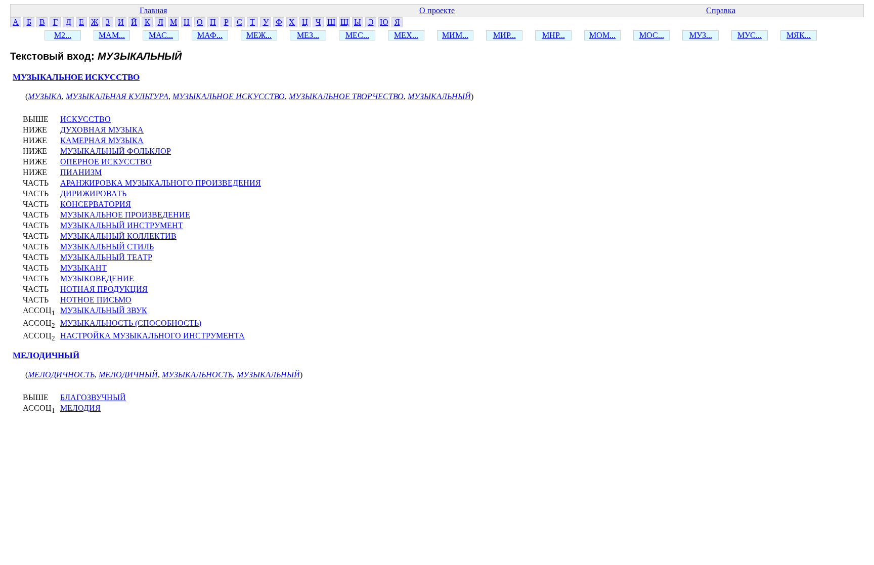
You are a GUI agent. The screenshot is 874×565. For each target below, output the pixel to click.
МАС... (161, 35)
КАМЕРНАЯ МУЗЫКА (102, 140)
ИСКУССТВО (85, 119)
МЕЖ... (259, 35)
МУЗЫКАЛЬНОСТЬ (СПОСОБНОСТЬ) (130, 323)
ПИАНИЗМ (81, 172)
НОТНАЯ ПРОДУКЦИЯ (104, 289)
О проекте (437, 10)
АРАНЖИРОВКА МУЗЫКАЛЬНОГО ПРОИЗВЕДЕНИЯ (160, 183)
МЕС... (357, 35)
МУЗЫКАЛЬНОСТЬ (197, 374)
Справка (720, 10)
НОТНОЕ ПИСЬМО (96, 299)
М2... (62, 35)
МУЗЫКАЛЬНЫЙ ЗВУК (103, 310)
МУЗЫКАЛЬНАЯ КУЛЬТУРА (117, 96)
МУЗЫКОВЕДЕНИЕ (97, 278)
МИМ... (455, 35)
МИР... (504, 35)
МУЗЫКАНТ (83, 268)
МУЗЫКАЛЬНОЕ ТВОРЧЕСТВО (346, 96)
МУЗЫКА (45, 96)
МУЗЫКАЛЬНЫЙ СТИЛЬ (107, 246)
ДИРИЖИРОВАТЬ (93, 193)
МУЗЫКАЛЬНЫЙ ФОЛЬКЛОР (115, 151)
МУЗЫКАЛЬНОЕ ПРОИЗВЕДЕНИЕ (125, 214)
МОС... (651, 35)
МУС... (749, 35)
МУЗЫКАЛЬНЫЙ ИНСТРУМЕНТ (121, 225)
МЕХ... (406, 35)
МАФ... (210, 35)
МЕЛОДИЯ (80, 408)
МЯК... (798, 35)
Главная (153, 10)
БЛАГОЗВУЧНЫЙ (93, 397)
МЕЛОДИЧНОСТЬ (61, 374)
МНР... (553, 35)
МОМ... (602, 35)
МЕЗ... (308, 35)
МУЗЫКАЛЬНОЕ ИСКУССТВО (76, 77)
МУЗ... (700, 35)
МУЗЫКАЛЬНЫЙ (439, 96)
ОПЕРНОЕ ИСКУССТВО (106, 161)
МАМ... (112, 35)
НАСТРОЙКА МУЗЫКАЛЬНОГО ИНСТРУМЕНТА (152, 335)
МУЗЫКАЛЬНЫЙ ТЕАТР (106, 257)
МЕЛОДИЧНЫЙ (46, 355)
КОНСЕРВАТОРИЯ (95, 204)
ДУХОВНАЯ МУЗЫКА (102, 129)
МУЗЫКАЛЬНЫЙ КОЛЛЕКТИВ (118, 236)
